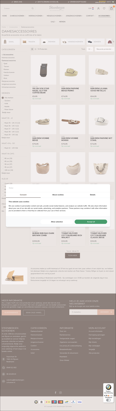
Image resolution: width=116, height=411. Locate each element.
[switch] (108, 400)
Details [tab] (92, 195)
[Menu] (112, 384)
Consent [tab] (23, 195)
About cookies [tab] (58, 195)
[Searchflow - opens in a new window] (104, 188)
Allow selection (57, 222)
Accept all (91, 222)
